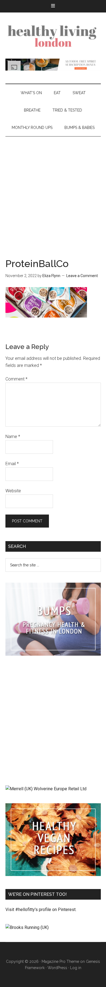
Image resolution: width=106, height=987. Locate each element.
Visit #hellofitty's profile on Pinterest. (40, 909)
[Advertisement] (53, 192)
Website (13, 490)
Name (12, 436)
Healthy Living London (53, 35)
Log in (75, 968)
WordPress (57, 968)
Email (12, 463)
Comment (16, 379)
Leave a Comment (82, 276)
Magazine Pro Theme (60, 961)
